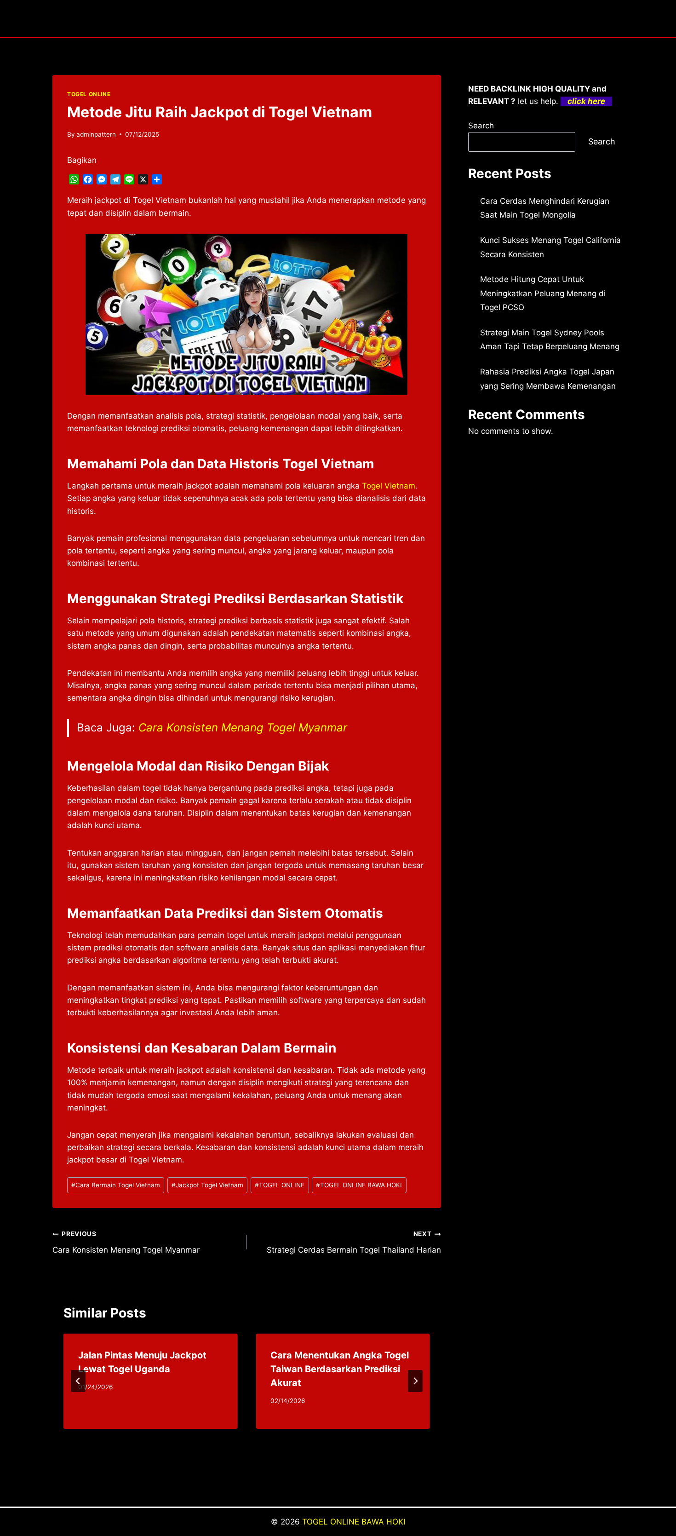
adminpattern (96, 134)
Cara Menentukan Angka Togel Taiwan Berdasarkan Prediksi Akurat (339, 1369)
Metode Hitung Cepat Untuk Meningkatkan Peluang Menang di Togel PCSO (543, 293)
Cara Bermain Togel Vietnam (115, 1185)
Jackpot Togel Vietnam (207, 1185)
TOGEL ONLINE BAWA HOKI (359, 1185)
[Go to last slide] (78, 1381)
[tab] (228, 1436)
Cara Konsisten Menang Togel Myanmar (242, 727)
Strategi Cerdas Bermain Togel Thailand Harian (354, 1242)
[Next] (415, 1381)
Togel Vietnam (388, 485)
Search (481, 125)
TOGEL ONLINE (88, 94)
